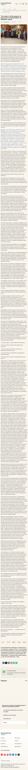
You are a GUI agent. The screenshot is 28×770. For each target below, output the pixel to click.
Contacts (16, 740)
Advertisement (18, 746)
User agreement (18, 743)
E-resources (3, 740)
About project (17, 737)
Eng (16, 3)
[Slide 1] (13, 677)
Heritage (2, 737)
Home (4, 9)
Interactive (3, 743)
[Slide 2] (14, 677)
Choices (5, 722)
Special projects (4, 746)
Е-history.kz (6, 22)
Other (15, 9)
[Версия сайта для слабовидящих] (23, 4)
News (9, 9)
